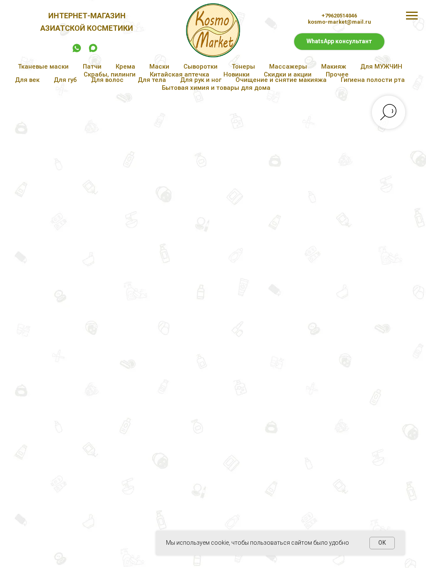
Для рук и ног (200, 80)
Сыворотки (200, 66)
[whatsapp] (77, 50)
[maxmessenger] (93, 50)
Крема (125, 66)
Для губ (65, 80)
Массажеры (288, 66)
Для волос (107, 80)
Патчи (92, 66)
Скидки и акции (288, 74)
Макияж (333, 66)
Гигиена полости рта (373, 80)
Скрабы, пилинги (110, 74)
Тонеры (243, 66)
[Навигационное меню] (412, 16)
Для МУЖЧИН (381, 66)
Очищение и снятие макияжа (281, 80)
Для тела (152, 80)
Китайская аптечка (179, 74)
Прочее (337, 74)
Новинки (236, 74)
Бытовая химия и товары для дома (216, 87)
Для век (27, 80)
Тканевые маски (43, 66)
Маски (159, 66)
